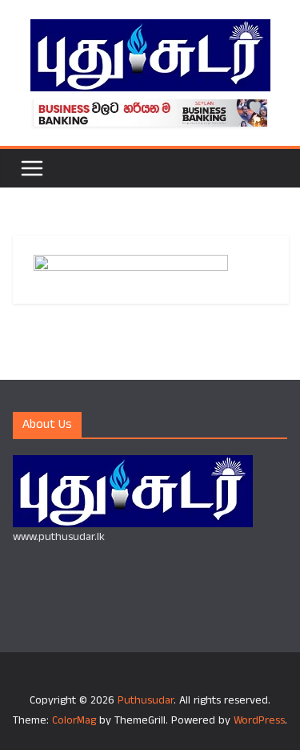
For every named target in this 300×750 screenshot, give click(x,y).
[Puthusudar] (133, 465)
